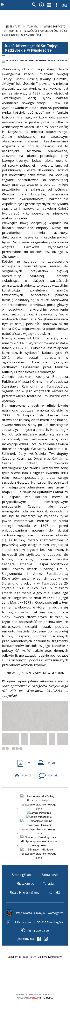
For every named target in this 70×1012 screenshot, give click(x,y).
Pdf (22, 762)
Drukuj (45, 762)
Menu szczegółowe (57, 5)
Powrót (21, 774)
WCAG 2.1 (47, 983)
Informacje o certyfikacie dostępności (35, 969)
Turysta (48, 883)
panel (64, 5)
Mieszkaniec (25, 883)
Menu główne (49, 5)
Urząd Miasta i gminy (24, 892)
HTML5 (29, 983)
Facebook (39, 939)
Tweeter (46, 939)
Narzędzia (42, 5)
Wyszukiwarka (34, 5)
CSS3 (34, 983)
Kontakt (47, 774)
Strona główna (22, 875)
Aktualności (50, 875)
